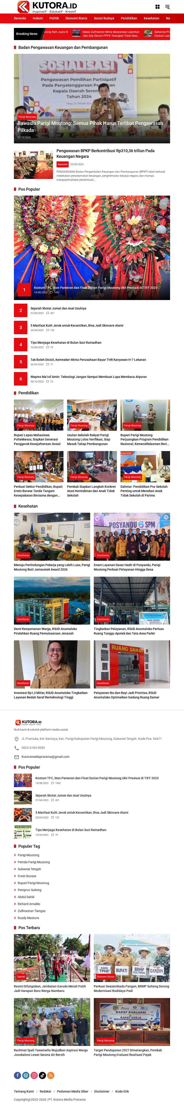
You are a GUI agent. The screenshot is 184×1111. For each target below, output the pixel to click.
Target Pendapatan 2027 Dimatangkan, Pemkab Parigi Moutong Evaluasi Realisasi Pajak (128, 1052)
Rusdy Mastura (28, 918)
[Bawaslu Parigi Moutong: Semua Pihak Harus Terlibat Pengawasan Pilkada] (92, 98)
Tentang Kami (24, 1091)
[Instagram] (34, 1075)
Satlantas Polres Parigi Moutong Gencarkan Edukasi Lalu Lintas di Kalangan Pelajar (153, 33)
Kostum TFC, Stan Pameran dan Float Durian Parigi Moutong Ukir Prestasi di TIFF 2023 (97, 778)
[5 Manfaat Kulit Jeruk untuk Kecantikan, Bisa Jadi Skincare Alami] (23, 815)
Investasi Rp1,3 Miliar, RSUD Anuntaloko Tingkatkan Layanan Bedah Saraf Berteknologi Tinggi (51, 695)
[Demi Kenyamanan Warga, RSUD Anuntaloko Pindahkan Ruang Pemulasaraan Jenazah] (52, 601)
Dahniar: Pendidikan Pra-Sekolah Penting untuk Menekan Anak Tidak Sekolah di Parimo (144, 491)
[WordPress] (25, 1075)
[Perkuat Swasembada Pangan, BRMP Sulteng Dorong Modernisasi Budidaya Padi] (132, 958)
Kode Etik (122, 1091)
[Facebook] (17, 1075)
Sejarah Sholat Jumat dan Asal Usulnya (58, 308)
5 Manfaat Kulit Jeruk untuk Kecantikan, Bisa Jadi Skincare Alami (77, 325)
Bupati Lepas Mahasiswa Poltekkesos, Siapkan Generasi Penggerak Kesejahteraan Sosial (37, 439)
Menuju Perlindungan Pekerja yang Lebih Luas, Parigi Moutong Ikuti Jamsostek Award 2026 (52, 567)
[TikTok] (42, 1075)
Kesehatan (23, 555)
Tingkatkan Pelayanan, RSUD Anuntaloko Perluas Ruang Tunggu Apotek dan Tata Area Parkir (129, 631)
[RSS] (50, 1075)
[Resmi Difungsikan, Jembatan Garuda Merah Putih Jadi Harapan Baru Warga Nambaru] (52, 958)
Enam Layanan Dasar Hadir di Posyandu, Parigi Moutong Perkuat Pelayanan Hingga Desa (127, 567)
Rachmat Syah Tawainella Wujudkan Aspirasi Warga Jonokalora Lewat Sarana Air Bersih (51, 1052)
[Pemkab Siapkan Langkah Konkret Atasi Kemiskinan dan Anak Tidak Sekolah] (92, 466)
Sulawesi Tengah (29, 869)
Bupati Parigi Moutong (33, 883)
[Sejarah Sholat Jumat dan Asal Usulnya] (23, 797)
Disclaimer (102, 1091)
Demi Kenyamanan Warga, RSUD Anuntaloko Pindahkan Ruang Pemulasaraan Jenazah (45, 631)
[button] (167, 6)
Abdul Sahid (26, 897)
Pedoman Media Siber (72, 1091)
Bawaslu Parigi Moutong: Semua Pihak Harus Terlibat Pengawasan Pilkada (90, 126)
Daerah (21, 976)
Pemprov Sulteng (30, 890)
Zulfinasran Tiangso (32, 911)
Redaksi (45, 1091)
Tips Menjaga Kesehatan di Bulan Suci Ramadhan (66, 342)
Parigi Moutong (27, 116)
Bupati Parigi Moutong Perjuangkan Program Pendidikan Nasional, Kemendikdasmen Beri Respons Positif (144, 439)
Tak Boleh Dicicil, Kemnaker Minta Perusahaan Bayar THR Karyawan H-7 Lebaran (88, 359)
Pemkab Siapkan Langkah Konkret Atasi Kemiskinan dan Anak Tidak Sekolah (91, 491)
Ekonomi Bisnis (105, 976)
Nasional (63, 164)
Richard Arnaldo (29, 904)
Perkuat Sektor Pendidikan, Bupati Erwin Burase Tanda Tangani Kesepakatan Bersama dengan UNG (38, 491)
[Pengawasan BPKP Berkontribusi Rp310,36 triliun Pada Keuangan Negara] (33, 165)
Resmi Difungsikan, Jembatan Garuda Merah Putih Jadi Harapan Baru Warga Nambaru (50, 989)
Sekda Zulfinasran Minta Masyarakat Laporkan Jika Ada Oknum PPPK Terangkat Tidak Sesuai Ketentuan (83, 34)
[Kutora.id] (47, 6)
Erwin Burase (27, 876)
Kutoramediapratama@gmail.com (45, 757)
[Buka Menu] (157, 6)
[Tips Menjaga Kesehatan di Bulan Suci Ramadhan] (23, 832)
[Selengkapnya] (92, 722)
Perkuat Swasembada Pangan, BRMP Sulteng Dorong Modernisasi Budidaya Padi (131, 989)
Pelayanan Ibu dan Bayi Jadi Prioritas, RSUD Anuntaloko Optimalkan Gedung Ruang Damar (126, 695)
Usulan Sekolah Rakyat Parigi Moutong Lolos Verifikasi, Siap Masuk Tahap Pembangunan (88, 439)
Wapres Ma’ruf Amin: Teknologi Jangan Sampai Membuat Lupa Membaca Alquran (89, 377)
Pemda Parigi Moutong (34, 862)
